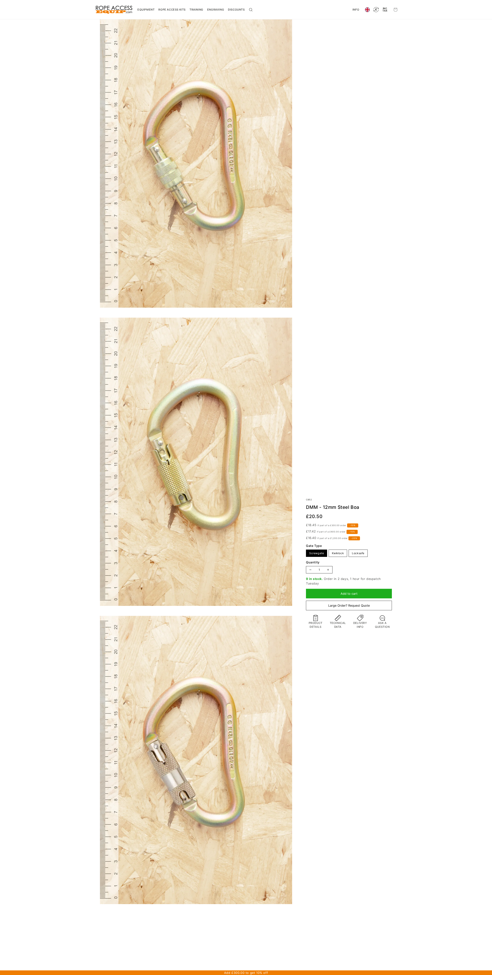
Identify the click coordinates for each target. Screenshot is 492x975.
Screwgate (316, 553)
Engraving (215, 9)
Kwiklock (338, 553)
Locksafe (358, 553)
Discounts (236, 9)
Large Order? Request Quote (349, 605)
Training (196, 9)
